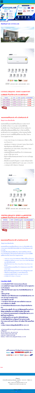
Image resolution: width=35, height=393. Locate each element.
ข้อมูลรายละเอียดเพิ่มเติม (8, 120)
